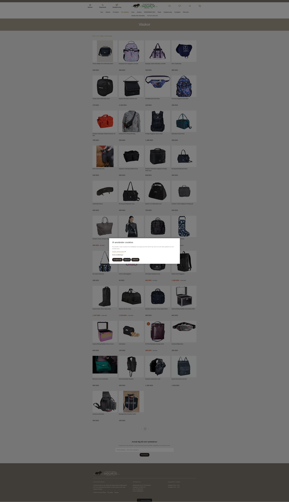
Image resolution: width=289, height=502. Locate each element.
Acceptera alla (117, 259)
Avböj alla (135, 259)
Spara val (127, 259)
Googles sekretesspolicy (118, 251)
